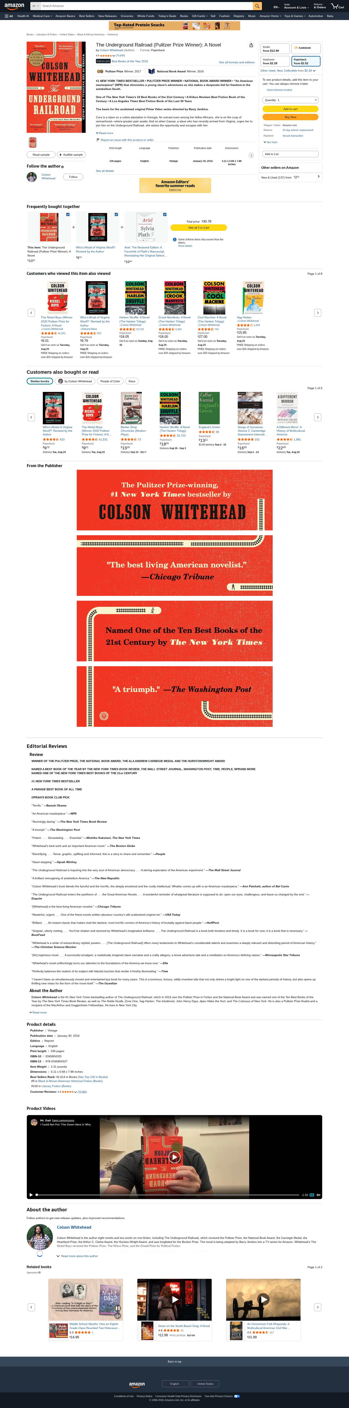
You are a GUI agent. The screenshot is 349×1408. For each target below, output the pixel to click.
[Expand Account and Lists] (308, 7)
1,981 (297, 439)
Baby (330, 16)
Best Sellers (86, 16)
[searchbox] (147, 6)
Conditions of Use (124, 1396)
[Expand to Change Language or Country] (279, 7)
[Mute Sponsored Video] (117, 1316)
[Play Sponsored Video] (174, 1300)
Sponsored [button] (32, 1272)
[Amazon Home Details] (280, 16)
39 (217, 432)
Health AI (23, 16)
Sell (213, 16)
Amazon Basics (65, 16)
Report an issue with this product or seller (127, 139)
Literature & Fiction (46, 34)
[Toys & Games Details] (305, 16)
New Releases (107, 16)
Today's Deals (167, 16)
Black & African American (91, 34)
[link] (98, 227)
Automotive (316, 16)
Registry (239, 16)
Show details (185, 246)
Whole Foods (145, 16)
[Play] (30, 1195)
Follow (73, 176)
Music (252, 16)
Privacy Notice (144, 1396)
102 (257, 439)
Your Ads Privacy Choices (219, 1396)
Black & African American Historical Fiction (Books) (70, 1081)
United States (67, 34)
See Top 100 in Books (93, 1077)
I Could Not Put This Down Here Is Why (65, 1124)
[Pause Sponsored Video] (117, 1308)
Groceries (127, 16)
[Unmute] (318, 1195)
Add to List (272, 154)
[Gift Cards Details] (207, 16)
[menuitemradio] (312, 1195)
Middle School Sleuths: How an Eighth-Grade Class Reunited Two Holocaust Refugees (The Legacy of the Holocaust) (95, 1326)
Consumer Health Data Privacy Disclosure (178, 1396)
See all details (105, 170)
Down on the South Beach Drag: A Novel (184, 1326)
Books (184, 16)
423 (62, 439)
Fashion (224, 16)
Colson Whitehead (111, 50)
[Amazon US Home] (137, 1385)
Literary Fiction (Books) (56, 1086)
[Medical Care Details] (52, 16)
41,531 (103, 439)
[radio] (275, 49)
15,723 (181, 435)
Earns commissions (63, 1120)
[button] (9, 16)
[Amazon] (14, 6)
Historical (113, 34)
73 (139, 439)
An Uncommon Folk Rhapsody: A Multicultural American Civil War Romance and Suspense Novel (268, 1326)
